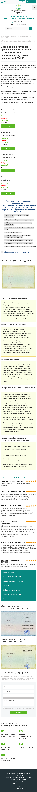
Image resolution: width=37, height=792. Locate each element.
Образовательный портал (18, 12)
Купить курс (8, 126)
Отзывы (6, 585)
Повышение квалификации (12, 576)
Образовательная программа (16, 252)
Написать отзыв (21, 477)
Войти (22, 2)
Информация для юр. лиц (11, 590)
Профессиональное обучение (13, 581)
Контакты (6, 599)
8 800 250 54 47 (19, 22)
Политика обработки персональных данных (18, 777)
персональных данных (28, 708)
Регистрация (31, 2)
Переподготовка (8, 572)
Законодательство (18, 775)
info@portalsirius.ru (18, 784)
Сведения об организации (12, 594)
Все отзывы (14, 477)
